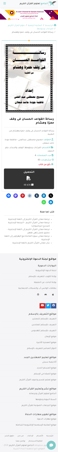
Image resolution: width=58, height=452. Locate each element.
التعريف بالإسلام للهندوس (43, 331)
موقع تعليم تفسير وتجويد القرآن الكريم (37, 380)
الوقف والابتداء (17, 148)
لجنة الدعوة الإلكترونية (45, 271)
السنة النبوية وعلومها (45, 400)
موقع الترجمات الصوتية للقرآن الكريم (39, 405)
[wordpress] (38, 295)
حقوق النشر (9, 436)
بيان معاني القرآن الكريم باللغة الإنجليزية (31, 243)
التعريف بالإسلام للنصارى (44, 319)
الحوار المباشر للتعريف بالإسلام (41, 348)
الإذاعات (30, 436)
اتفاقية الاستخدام (35, 441)
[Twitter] (48, 305)
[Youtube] (42, 305)
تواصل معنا (20, 441)
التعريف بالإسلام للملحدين (44, 325)
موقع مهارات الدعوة (46, 419)
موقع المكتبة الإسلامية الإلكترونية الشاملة (36, 425)
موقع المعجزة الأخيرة (46, 342)
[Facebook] (53, 305)
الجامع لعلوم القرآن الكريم (21, 445)
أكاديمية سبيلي (49, 362)
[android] (46, 295)
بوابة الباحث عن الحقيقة (45, 282)
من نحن (20, 436)
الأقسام (40, 436)
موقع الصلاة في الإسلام (45, 374)
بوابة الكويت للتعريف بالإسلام (42, 276)
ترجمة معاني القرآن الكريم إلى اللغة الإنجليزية (29, 219)
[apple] (53, 295)
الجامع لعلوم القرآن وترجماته (42, 394)
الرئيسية (49, 436)
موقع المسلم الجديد (46, 368)
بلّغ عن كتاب (44, 165)
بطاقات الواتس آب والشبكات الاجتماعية (37, 288)
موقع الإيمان (50, 337)
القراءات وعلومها (33, 148)
